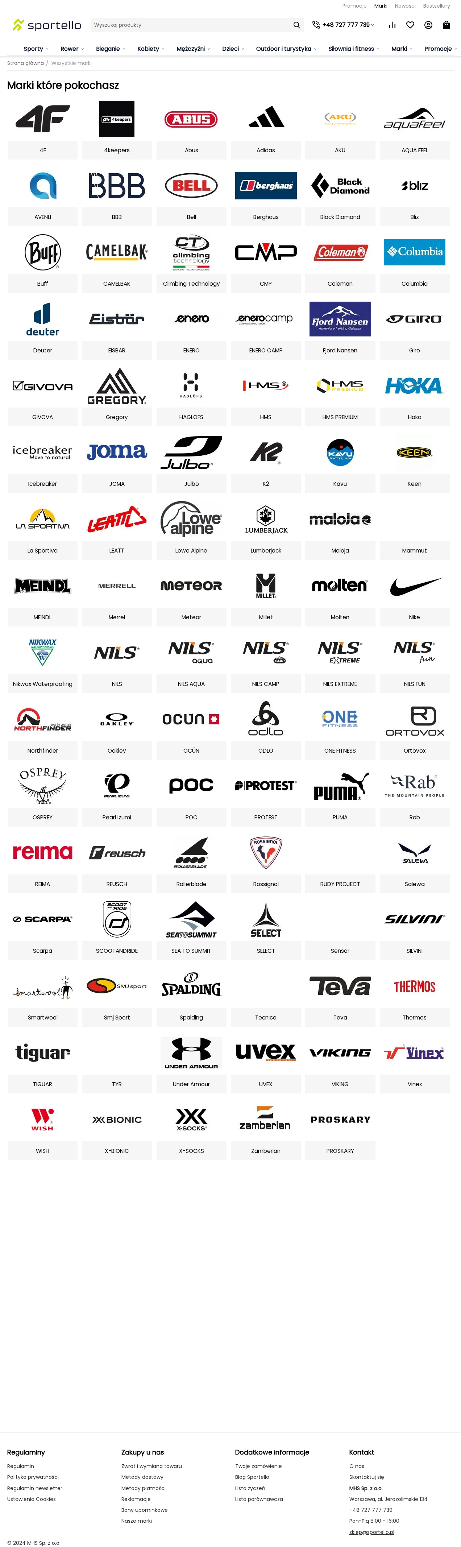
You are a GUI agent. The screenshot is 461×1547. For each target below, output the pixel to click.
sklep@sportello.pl (371, 1532)
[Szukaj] (296, 25)
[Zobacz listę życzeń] (410, 25)
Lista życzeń (250, 1488)
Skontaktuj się (366, 1477)
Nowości (405, 5)
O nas (356, 1466)
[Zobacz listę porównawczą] (392, 25)
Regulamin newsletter (34, 1488)
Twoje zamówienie (258, 1466)
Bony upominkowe (144, 1510)
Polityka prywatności (33, 1477)
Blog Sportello (252, 1477)
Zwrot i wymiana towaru (151, 1466)
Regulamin (20, 1466)
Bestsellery (436, 5)
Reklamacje (136, 1499)
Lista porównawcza (259, 1499)
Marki (380, 5)
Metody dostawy (142, 1477)
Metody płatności (143, 1488)
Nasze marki (136, 1521)
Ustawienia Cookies (31, 1499)
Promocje (354, 5)
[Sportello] (47, 25)
